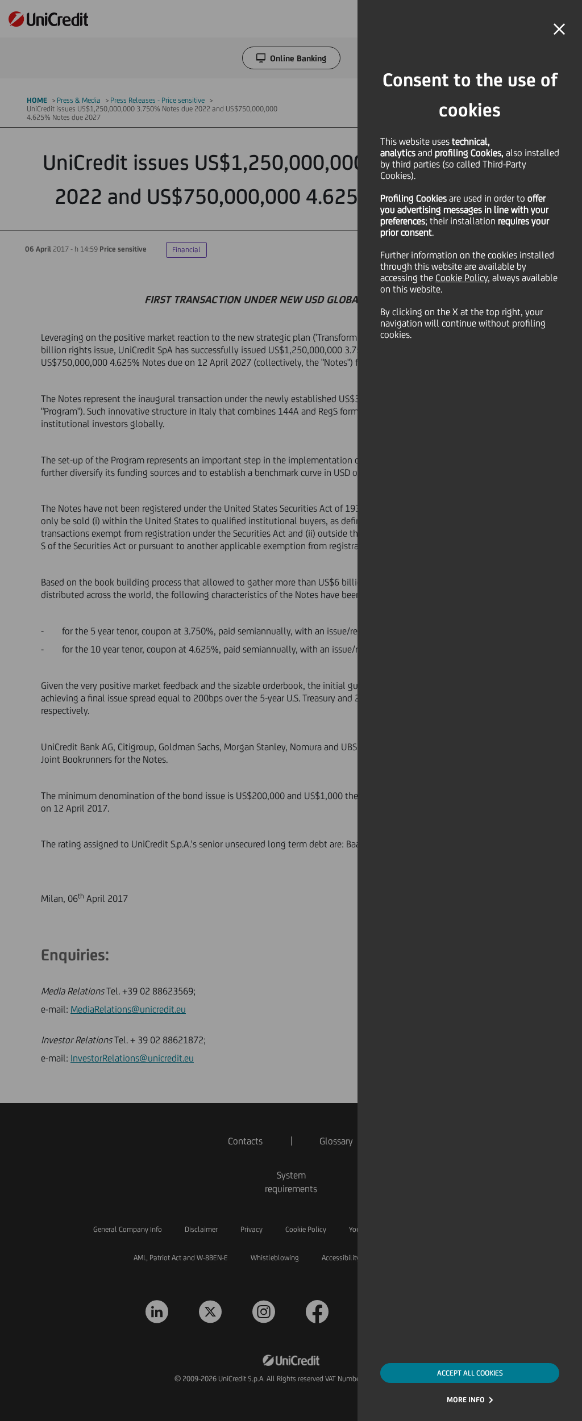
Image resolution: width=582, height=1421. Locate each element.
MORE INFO (466, 1399)
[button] (559, 29)
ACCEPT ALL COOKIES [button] (470, 1373)
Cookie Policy (461, 277)
